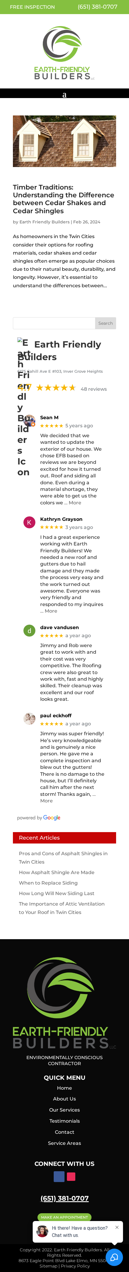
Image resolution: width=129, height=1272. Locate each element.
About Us (64, 1099)
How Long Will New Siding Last (56, 893)
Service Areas (64, 1143)
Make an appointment (64, 1217)
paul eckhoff (55, 715)
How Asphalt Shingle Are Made (56, 872)
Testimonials (65, 1121)
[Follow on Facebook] (59, 1176)
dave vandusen (59, 627)
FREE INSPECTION (32, 7)
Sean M (49, 417)
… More (72, 503)
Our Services (64, 1110)
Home (64, 1088)
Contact (64, 1132)
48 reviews (94, 389)
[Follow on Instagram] (71, 1176)
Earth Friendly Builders (45, 222)
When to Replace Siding (48, 883)
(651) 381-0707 (96, 6)
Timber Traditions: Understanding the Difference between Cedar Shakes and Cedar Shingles (63, 199)
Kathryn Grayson (61, 519)
